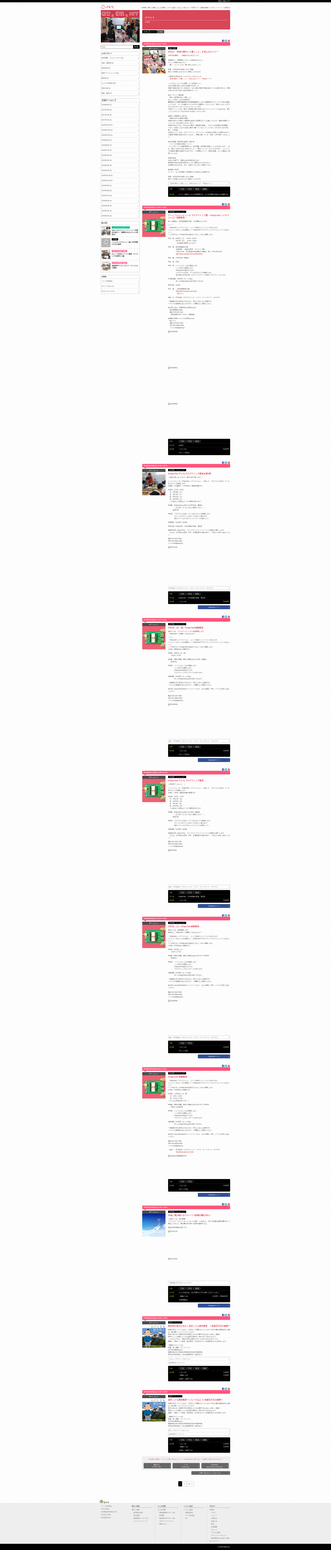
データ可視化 (189, 1515)
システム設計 (171, 8)
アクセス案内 (214, 1532)
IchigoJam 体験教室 (177, 1077)
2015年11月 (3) (107, 180)
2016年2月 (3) (107, 170)
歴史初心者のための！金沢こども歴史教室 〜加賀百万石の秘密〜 (199, 1326)
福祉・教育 (172, 48)
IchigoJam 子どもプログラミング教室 (186, 780)
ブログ (212, 8)
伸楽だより (162, 1524)
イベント (219, 8)
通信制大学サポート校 (166, 1518)
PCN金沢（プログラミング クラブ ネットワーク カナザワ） (191, 588)
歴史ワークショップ (175, 1322)
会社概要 (213, 1527)
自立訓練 (136, 1515)
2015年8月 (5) (107, 191)
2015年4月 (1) (107, 211)
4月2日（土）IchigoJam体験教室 (183, 926)
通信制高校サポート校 (166, 1512)
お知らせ (213, 1521)
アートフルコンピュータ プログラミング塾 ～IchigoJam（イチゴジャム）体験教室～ (198, 216)
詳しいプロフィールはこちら (179, 1430)
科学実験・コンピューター (177, 211)
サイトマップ (214, 1541)
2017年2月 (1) (107, 115)
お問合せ (227, 8)
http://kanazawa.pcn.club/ (185, 1152)
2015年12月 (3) (107, 175)
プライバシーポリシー (218, 1535)
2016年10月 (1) (107, 135)
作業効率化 (188, 1512)
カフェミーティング (139, 1521)
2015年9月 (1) (107, 185)
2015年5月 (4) (107, 206)
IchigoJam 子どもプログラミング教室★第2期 (189, 473)
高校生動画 (204, 8)
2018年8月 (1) (107, 105)
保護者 (205, 189)
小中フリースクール (165, 1521)
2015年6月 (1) (107, 201)
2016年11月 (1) (107, 130)
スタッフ (213, 1530)
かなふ (179, 8)
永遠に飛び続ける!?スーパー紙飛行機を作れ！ (189, 1215)
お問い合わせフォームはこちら (210, 1473)
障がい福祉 (152, 8)
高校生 (197, 189)
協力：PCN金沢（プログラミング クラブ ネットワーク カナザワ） (194, 741)
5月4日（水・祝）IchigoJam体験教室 (185, 628)
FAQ (211, 1524)
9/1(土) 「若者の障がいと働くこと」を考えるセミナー (193, 52)
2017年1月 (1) (107, 120)
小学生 (182, 189)
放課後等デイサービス (140, 1518)
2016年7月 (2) (107, 150)
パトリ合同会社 (107, 281)
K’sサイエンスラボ (108, 291)
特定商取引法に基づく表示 (219, 1538)
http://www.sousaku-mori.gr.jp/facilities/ (189, 254)
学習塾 (161, 1515)
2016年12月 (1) (107, 125)
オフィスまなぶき (108, 286)
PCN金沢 (179, 297)
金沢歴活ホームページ (176, 1363)
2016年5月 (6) (107, 155)
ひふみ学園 (161, 8)
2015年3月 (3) (107, 216)
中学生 (190, 189)
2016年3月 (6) (107, 165)
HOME (144, 8)
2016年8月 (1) (107, 145)
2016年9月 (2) (107, 140)
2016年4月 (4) (107, 160)
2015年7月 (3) (107, 196)
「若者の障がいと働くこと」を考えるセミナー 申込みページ (190, 79)
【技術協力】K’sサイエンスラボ (180, 1283)
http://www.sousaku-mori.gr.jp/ (186, 291)
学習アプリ (195, 8)
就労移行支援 (137, 1512)
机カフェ (187, 8)
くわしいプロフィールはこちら (180, 1359)
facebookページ (214, 607)
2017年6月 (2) (107, 110)
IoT (185, 1518)
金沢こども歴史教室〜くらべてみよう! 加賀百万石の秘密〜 (195, 1400)
